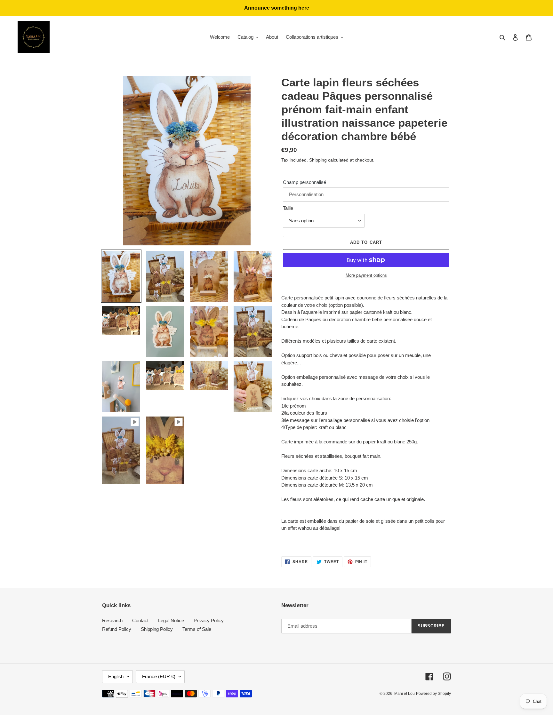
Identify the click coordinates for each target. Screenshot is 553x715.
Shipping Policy (157, 629)
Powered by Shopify (433, 693)
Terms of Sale (196, 629)
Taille (288, 208)
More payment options (366, 275)
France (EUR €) (158, 676)
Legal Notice (171, 620)
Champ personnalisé (304, 182)
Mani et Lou (404, 693)
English (116, 676)
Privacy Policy (209, 620)
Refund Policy (116, 629)
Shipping (318, 160)
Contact (140, 620)
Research (112, 620)
